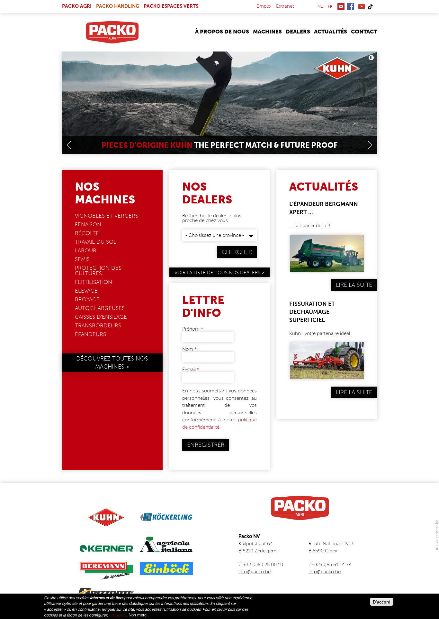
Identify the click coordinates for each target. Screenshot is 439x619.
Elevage (86, 291)
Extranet (285, 6)
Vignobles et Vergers (106, 216)
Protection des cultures (98, 271)
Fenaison (88, 225)
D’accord (381, 601)
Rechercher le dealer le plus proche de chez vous (211, 218)
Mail (341, 6)
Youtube (361, 6)
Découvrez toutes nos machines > (112, 363)
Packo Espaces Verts (171, 6)
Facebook (350, 6)
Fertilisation (93, 282)
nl (320, 7)
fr (330, 7)
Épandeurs (90, 334)
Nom (189, 349)
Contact (364, 32)
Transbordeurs (98, 326)
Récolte (87, 233)
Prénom (192, 329)
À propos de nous (222, 32)
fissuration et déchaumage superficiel (312, 312)
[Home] (112, 32)
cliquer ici (117, 615)
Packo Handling (117, 6)
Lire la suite (354, 285)
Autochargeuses (100, 308)
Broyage (87, 300)
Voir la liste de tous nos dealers (217, 272)
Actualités (330, 32)
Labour (85, 251)
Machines (267, 32)
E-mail (190, 369)
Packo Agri (77, 6)
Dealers (298, 32)
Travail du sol (95, 242)
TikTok (370, 6)
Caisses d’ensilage (101, 317)
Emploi (264, 6)
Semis (82, 259)
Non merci (138, 614)
